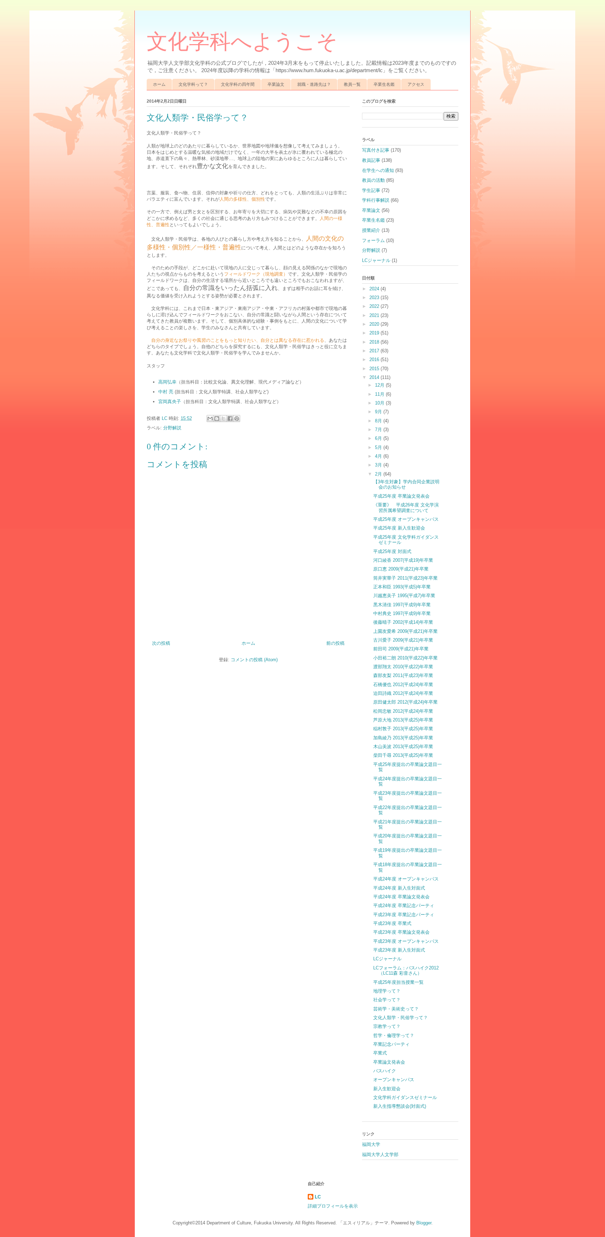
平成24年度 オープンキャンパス (406, 879)
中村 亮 (165, 391)
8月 (379, 420)
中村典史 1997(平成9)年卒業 (402, 613)
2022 (375, 306)
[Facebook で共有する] (230, 418)
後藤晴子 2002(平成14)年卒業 (403, 622)
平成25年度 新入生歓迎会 (399, 528)
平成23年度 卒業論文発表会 (401, 932)
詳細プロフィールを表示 (333, 1206)
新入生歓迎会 (387, 1088)
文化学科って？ (193, 84)
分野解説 (172, 427)
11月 (380, 394)
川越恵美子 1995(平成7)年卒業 (404, 595)
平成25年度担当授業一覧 (398, 982)
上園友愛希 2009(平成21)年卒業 (405, 631)
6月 (379, 438)
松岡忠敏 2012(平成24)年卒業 (403, 711)
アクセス (416, 84)
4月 (379, 456)
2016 (375, 359)
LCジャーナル (376, 260)
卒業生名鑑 (384, 84)
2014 (375, 377)
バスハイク (384, 1070)
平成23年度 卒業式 (392, 923)
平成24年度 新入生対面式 (399, 888)
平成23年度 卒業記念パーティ (403, 914)
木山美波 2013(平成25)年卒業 (403, 746)
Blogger (423, 1222)
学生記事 (371, 190)
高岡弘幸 (167, 382)
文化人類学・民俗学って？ (400, 1017)
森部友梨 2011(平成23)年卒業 (403, 675)
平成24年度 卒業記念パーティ (403, 905)
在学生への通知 (378, 170)
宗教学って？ (387, 1026)
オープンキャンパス (393, 1079)
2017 (375, 350)
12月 (380, 385)
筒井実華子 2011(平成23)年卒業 (405, 578)
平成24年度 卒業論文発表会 (401, 896)
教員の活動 (373, 180)
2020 (375, 324)
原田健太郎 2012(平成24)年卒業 (405, 702)
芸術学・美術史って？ (396, 1008)
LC (318, 1197)
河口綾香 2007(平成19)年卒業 (403, 560)
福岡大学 (371, 1144)
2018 (375, 342)
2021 (375, 315)
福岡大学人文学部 (380, 1154)
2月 (379, 474)
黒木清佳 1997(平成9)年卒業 (402, 604)
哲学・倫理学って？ (393, 1035)
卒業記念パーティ (391, 1044)
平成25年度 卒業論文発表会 (401, 496)
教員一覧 (352, 84)
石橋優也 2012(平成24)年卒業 (403, 684)
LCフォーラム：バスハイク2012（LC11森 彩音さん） (406, 970)
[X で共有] (223, 418)
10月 (380, 403)
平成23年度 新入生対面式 (399, 950)
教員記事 (371, 160)
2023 (375, 297)
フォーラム (373, 240)
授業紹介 (371, 230)
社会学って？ (387, 999)
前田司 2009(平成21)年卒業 (401, 648)
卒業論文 (275, 84)
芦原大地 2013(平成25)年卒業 (403, 720)
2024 (375, 288)
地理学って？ (387, 991)
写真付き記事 (375, 150)
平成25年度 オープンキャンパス (406, 519)
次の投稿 (161, 643)
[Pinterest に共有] (236, 418)
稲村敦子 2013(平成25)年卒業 (403, 728)
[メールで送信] (210, 418)
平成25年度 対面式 (392, 551)
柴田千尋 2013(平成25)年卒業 (403, 755)
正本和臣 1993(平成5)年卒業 (402, 586)
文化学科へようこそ (242, 41)
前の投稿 (335, 643)
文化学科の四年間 (238, 84)
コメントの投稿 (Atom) (254, 659)
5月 (379, 447)
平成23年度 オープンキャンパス (406, 941)
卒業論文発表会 (389, 1062)
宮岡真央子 (169, 401)
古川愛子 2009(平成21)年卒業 (403, 640)
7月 (379, 429)
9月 (379, 411)
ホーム (159, 84)
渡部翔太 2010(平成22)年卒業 (403, 666)
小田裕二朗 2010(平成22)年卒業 (405, 658)
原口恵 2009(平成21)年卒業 (401, 569)
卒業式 (380, 1053)
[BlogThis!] (216, 418)
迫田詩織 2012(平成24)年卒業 (403, 693)
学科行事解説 (375, 200)
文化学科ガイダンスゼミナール (405, 1097)
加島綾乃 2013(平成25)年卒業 (403, 737)
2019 (375, 333)
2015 (375, 368)
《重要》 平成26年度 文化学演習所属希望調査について (406, 507)
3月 (379, 465)
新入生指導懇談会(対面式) (399, 1106)
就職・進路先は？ (314, 84)
